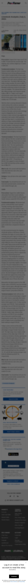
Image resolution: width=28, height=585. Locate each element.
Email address (12, 569)
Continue (14, 576)
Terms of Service (13, 581)
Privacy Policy (22, 581)
